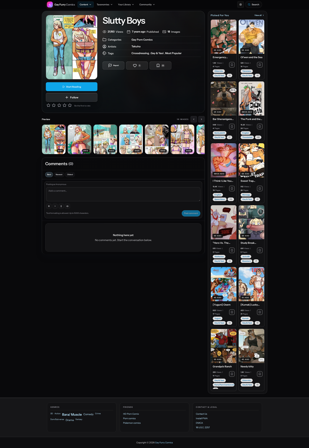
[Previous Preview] (194, 119)
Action (58, 413)
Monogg (246, 194)
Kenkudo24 (220, 133)
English (245, 133)
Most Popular (173, 53)
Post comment (191, 213)
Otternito (219, 71)
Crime (98, 413)
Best (49, 174)
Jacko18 (245, 256)
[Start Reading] (71, 47)
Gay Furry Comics (164, 442)
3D (51, 413)
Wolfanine (219, 256)
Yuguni (218, 318)
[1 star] (48, 106)
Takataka (246, 71)
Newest (59, 174)
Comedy (88, 414)
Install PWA (202, 418)
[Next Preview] (201, 119)
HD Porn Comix (131, 413)
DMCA (199, 422)
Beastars (246, 261)
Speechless (220, 199)
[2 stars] (53, 106)
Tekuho (136, 46)
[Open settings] (240, 4)
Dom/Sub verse (57, 419)
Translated (247, 137)
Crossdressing (140, 53)
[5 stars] (69, 106)
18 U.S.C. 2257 (203, 427)
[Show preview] (67, 206)
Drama (70, 420)
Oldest (70, 174)
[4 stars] (64, 106)
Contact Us (201, 413)
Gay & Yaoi (157, 53)
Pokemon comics (132, 422)
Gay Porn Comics (142, 39)
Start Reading (73, 86)
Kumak (245, 318)
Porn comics (129, 418)
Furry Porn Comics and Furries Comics (224, 384)
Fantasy (78, 419)
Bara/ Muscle (72, 414)
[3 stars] (59, 106)
